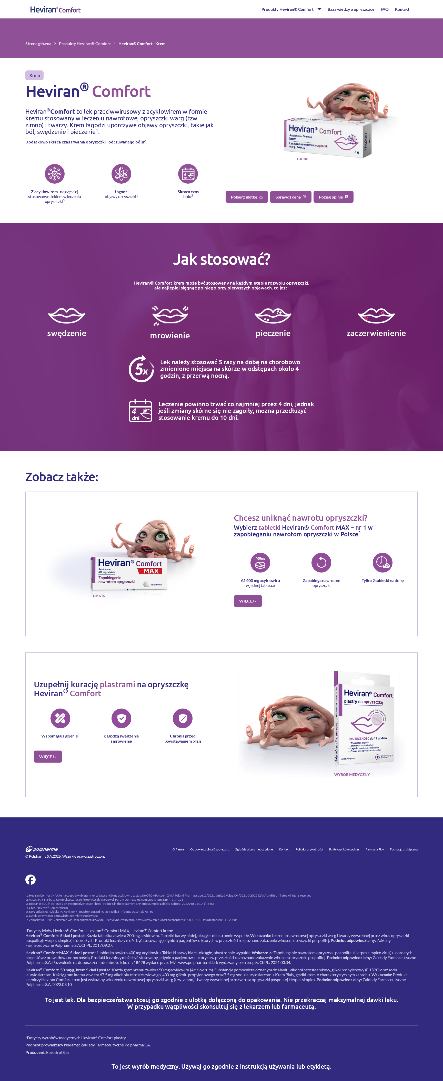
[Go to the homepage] (41, 849)
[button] (291, 9)
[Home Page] (56, 9)
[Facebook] (30, 880)
